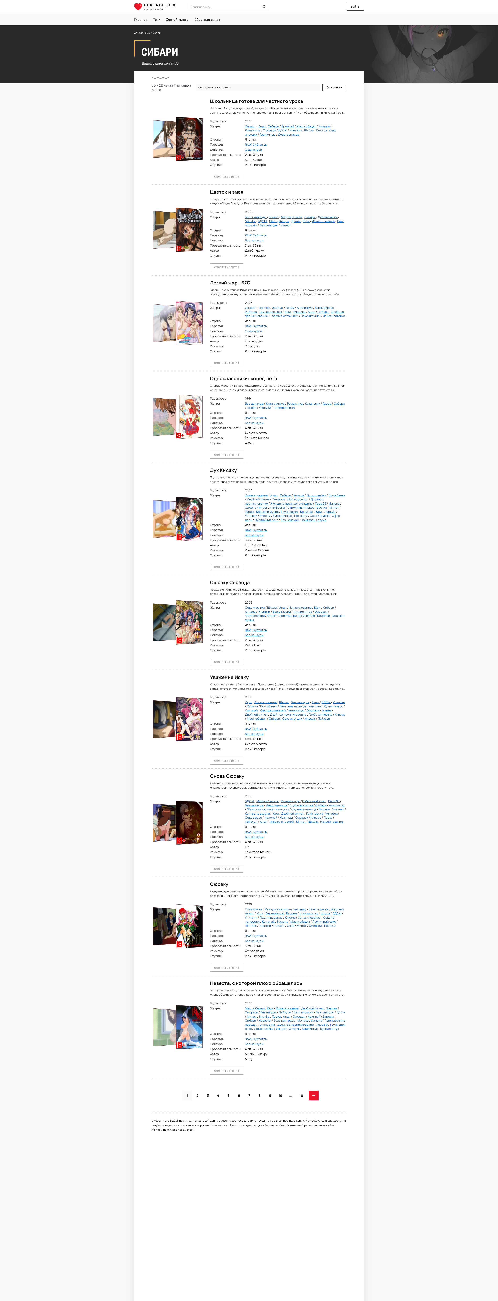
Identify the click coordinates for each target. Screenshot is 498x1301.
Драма (296, 221)
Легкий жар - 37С (230, 282)
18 (301, 1095)
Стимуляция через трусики (308, 508)
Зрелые (278, 308)
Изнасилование (323, 221)
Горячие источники (284, 316)
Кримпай (288, 126)
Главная (140, 19)
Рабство (251, 312)
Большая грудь (256, 217)
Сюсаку (219, 884)
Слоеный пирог (256, 508)
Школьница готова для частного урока (256, 101)
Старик (294, 1029)
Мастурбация (307, 126)
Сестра (321, 130)
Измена (334, 503)
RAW (248, 145)
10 (280, 1095)
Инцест (250, 126)
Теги (156, 19)
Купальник (313, 404)
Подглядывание (271, 917)
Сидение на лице (304, 809)
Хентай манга (177, 19)
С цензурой (253, 150)
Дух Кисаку (223, 470)
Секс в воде (254, 817)
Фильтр (336, 87)
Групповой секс (271, 312)
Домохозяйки (328, 217)
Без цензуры (269, 225)
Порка (328, 817)
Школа (309, 130)
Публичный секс (267, 520)
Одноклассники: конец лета (243, 378)
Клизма (299, 495)
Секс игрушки (311, 316)
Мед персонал (292, 217)
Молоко (303, 1020)
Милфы (250, 221)
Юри (306, 221)
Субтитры (260, 145)
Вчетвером (268, 1012)
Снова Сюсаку (227, 776)
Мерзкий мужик (267, 512)
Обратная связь (207, 19)
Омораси (269, 130)
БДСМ (283, 130)
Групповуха (289, 512)
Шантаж (264, 308)
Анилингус (305, 308)
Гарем (290, 308)
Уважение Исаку (229, 677)
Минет (274, 217)
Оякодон (299, 1016)
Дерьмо (330, 512)
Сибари (274, 126)
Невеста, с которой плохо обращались (256, 983)
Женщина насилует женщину (291, 503)
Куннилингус (324, 308)
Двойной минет (258, 499)
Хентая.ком (141, 33)
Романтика (253, 130)
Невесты (265, 1020)
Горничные (268, 134)
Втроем (265, 516)
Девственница (288, 134)
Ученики (296, 130)
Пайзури (324, 719)
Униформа (278, 508)
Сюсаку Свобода (230, 582)
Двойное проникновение (288, 714)
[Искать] (264, 7)
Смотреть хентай (226, 176)
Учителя (325, 126)
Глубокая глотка (321, 714)
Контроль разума (314, 520)
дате (225, 87)
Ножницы (301, 516)
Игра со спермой (282, 822)
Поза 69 (321, 503)
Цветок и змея (227, 192)
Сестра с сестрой (273, 710)
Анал (262, 126)
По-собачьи (336, 495)
